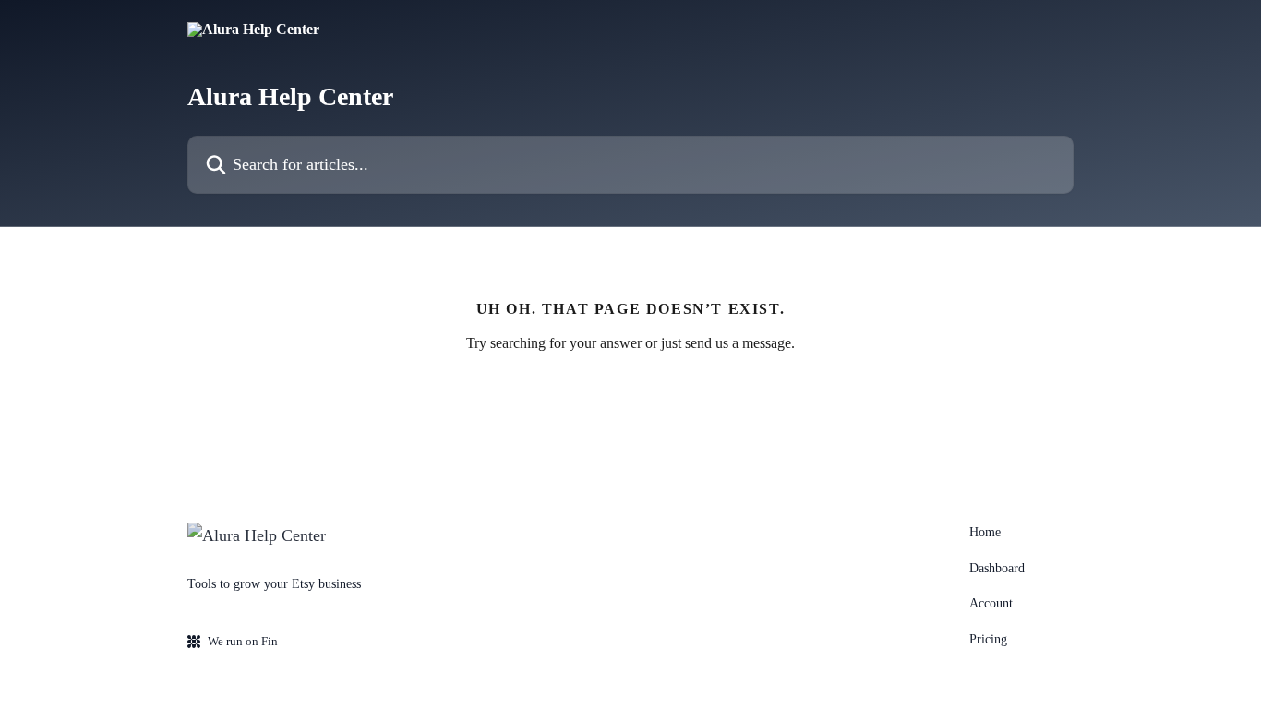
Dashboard (997, 568)
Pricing (988, 639)
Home (985, 532)
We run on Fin (243, 641)
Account (991, 603)
